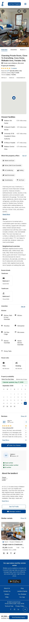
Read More (5, 440)
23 (14, 403)
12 (25, 397)
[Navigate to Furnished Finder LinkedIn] (18, 609)
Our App (22, 597)
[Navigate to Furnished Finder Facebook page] (10, 609)
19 (25, 400)
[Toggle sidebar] (25, 4)
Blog (22, 588)
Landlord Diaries (22, 591)
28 (7, 406)
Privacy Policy (19, 606)
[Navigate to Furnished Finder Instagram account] (14, 609)
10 (18, 397)
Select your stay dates (8, 379)
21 (7, 403)
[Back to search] (3, 11)
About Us (7, 588)
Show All (23, 416)
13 (3, 400)
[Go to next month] (26, 385)
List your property (14, 4)
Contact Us (6, 591)
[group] (13, 545)
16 (14, 400)
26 (25, 403)
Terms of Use (9, 606)
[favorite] (21, 525)
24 (18, 403)
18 (21, 400)
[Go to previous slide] (20, 43)
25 (21, 403)
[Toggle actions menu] (25, 609)
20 (3, 403)
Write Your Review (15, 445)
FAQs (6, 597)
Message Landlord (15, 511)
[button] (21, 379)
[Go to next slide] (26, 43)
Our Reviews (22, 594)
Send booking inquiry (18, 617)
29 (11, 406)
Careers (6, 594)
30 (14, 406)
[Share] (19, 11)
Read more (6, 214)
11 (21, 397)
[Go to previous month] (22, 385)
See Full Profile (14, 506)
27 (3, 406)
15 (10, 400)
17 (18, 400)
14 (7, 400)
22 (11, 403)
